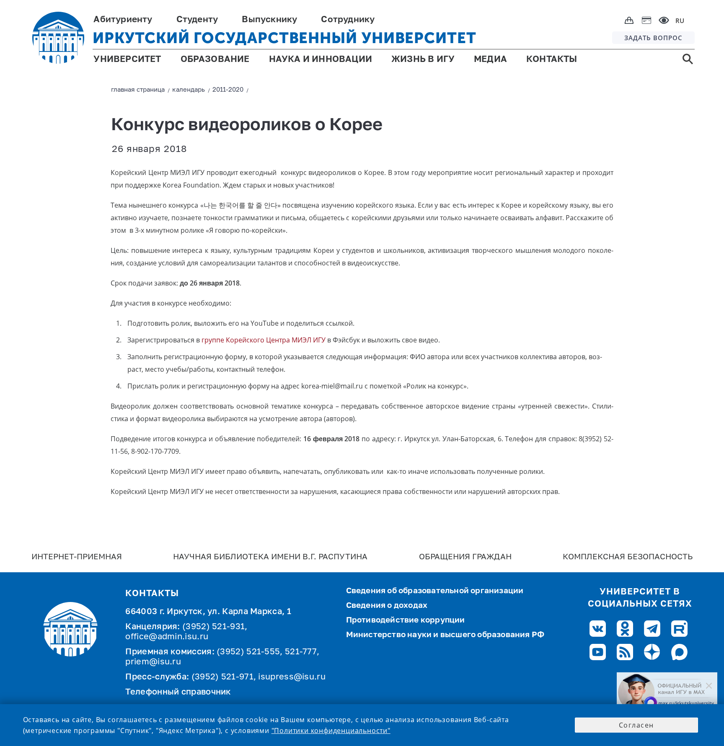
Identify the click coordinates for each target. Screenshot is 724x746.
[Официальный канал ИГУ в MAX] (667, 692)
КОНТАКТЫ (551, 59)
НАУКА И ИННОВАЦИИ (320, 59)
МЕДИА (490, 59)
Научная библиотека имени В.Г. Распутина (270, 557)
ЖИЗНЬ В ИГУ (423, 59)
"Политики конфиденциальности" (331, 730)
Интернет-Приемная (76, 557)
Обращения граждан (465, 557)
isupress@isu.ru (292, 677)
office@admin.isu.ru (166, 637)
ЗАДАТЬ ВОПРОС (653, 37)
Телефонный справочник (178, 692)
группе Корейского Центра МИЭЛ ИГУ (264, 340)
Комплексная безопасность (628, 557)
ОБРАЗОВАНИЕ (215, 59)
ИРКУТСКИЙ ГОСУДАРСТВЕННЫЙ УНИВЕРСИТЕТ (284, 38)
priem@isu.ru (153, 662)
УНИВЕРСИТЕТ (127, 59)
